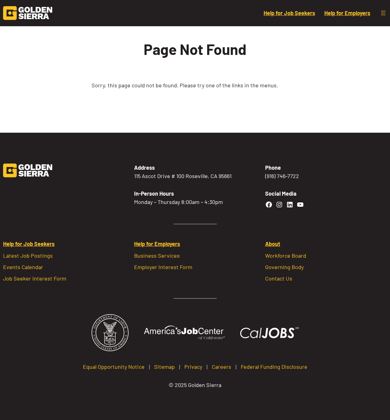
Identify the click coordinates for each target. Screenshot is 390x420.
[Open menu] (383, 13)
